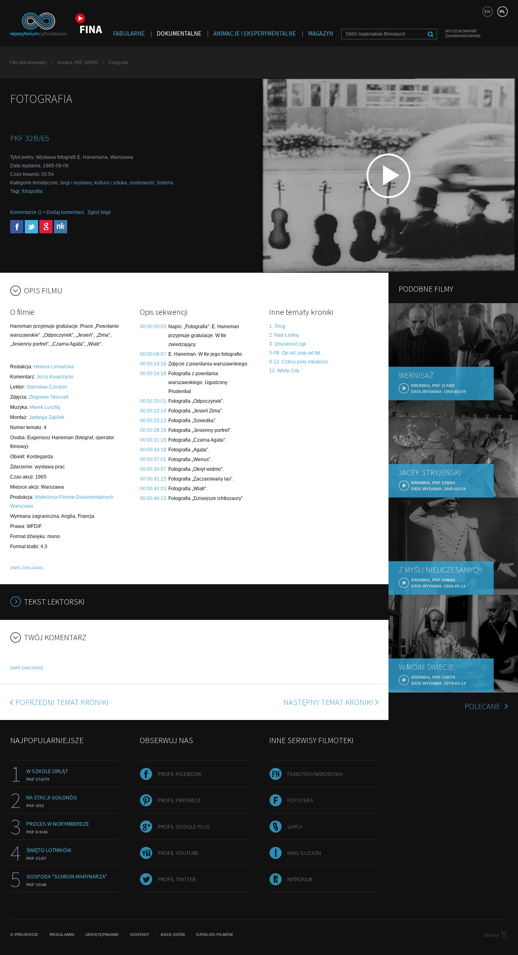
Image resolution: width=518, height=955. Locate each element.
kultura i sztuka (110, 183)
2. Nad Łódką (284, 335)
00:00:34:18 (153, 450)
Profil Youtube (178, 853)
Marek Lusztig (45, 407)
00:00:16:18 (153, 373)
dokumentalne (179, 33)
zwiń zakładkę (26, 568)
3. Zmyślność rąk (287, 344)
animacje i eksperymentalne (254, 33)
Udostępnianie (102, 934)
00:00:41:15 (153, 479)
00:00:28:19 (153, 430)
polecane (482, 706)
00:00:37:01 (153, 459)
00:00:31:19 (153, 440)
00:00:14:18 (153, 364)
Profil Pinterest (179, 800)
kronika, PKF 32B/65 (77, 62)
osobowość (142, 183)
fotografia (32, 191)
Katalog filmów (214, 934)
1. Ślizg (277, 326)
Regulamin (62, 934)
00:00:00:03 (153, 326)
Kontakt (139, 934)
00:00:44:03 (153, 488)
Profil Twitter (176, 879)
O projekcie (24, 934)
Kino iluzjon (304, 853)
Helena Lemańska (54, 367)
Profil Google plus (184, 826)
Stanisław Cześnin (46, 387)
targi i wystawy (76, 183)
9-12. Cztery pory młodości (298, 362)
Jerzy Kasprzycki (54, 377)
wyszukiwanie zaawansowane (463, 33)
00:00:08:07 (153, 354)
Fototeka (300, 800)
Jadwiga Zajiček (46, 417)
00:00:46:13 (153, 498)
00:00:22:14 (153, 411)
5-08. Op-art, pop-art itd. (295, 353)
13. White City (284, 371)
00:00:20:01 (153, 401)
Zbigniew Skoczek (49, 397)
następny (328, 702)
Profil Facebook (180, 774)
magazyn (320, 33)
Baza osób (173, 934)
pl (502, 11)
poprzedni (61, 702)
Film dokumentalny (28, 62)
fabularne (128, 33)
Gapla (294, 826)
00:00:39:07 (153, 469)
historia (165, 183)
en (487, 11)
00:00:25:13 (153, 420)
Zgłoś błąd (98, 212)
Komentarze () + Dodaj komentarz (47, 212)
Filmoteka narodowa (315, 774)
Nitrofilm (299, 879)
